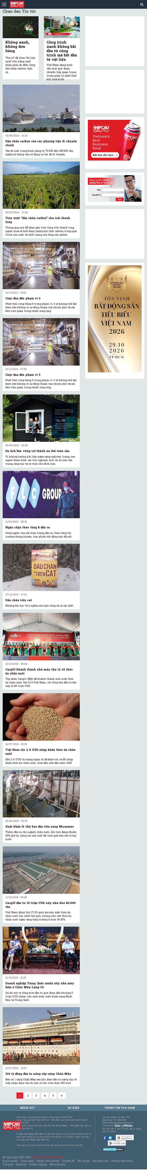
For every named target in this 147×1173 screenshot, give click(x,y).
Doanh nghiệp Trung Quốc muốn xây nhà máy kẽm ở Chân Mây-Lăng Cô (39, 985)
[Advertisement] (115, 234)
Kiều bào (21, 1164)
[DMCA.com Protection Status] (114, 1149)
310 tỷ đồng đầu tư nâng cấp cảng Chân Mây (38, 1074)
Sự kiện (73, 1107)
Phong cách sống (122, 1160)
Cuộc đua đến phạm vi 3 (22, 298)
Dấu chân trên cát (18, 600)
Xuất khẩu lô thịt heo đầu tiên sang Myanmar (39, 826)
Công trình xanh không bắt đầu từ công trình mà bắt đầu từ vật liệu (62, 51)
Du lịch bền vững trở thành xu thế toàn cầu (37, 451)
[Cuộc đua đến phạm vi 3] (41, 265)
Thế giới (8, 1164)
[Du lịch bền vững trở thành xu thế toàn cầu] (41, 418)
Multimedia (57, 1164)
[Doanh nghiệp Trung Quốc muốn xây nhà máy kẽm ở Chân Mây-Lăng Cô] (41, 950)
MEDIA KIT (27, 1107)
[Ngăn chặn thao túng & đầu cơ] (41, 494)
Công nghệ (27, 1160)
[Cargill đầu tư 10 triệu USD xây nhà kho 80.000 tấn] (41, 870)
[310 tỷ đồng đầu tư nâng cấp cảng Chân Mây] (41, 1036)
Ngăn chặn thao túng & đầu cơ (27, 527)
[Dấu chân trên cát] (41, 567)
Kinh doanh (10, 1160)
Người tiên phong (48, 1160)
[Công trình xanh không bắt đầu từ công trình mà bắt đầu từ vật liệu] (62, 27)
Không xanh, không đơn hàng (17, 46)
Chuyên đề (68, 1160)
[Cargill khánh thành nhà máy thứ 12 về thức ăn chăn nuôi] (41, 636)
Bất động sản (100, 1160)
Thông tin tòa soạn (120, 1107)
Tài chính (83, 1160)
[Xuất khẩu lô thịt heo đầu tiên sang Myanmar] (41, 793)
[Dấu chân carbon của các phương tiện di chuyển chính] (41, 108)
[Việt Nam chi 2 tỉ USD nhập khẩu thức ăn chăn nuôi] (41, 716)
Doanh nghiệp (38, 1164)
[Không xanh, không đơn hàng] (21, 27)
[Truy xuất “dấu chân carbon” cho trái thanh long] (41, 185)
